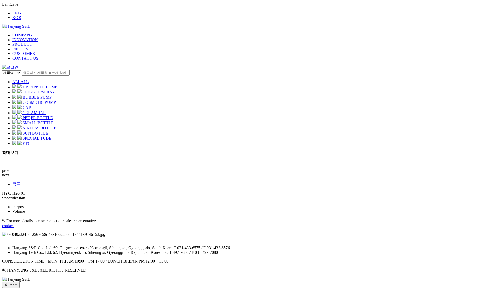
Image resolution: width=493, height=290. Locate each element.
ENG (16, 13)
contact (8, 225)
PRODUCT (22, 44)
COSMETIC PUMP (39, 102)
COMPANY (22, 35)
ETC (27, 143)
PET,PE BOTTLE (38, 118)
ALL (20, 82)
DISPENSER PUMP (40, 87)
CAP (27, 107)
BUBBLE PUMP (37, 97)
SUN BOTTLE (35, 133)
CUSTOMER (23, 53)
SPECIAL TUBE (37, 138)
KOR (16, 17)
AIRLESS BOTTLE (39, 128)
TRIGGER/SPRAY (39, 92)
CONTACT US (25, 58)
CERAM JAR (34, 112)
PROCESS (21, 49)
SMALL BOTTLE (38, 123)
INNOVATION (25, 40)
